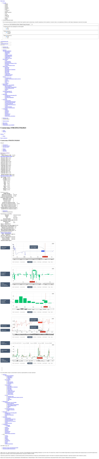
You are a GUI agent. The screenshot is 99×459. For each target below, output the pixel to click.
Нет (8, 28)
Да (7, 27)
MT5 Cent (7, 72)
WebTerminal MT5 (8, 56)
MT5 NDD (7, 71)
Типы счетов (5, 66)
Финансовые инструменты (10, 104)
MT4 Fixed (7, 70)
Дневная (4, 149)
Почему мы (7, 114)
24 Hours (9, 32)
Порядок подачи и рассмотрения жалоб (10, 447)
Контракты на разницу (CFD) (11, 63)
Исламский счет (8, 75)
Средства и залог (6, 145)
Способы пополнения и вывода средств (13, 78)
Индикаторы (7, 440)
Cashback (7, 82)
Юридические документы (10, 433)
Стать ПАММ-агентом (9, 88)
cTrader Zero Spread (8, 74)
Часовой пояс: (6, 24)
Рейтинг (6, 89)
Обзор (4, 130)
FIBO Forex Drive (8, 58)
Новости (6, 112)
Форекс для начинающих (10, 107)
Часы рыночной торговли (10, 102)
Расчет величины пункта (10, 65)
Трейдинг (5, 49)
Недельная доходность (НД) (6, 156)
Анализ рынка (8, 100)
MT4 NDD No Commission (10, 69)
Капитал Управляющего (6, 232)
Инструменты (5, 59)
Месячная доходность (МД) (6, 175)
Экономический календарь (10, 101)
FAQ (6, 81)
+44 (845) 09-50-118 (4, 41)
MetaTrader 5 (9, 377)
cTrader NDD (7, 73)
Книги (6, 437)
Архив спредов (10, 394)
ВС (8, 37)
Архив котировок (8, 106)
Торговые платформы (7, 50)
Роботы (6, 438)
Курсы (6, 442)
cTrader (6, 54)
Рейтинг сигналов (8, 92)
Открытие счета (8, 77)
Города (6, 435)
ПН (8, 36)
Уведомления (7, 113)
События (7, 439)
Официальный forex (9, 443)
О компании (5, 108)
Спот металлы (8, 61)
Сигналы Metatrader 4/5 (7, 91)
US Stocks (7, 64)
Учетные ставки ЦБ (9, 103)
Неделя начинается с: (8, 35)
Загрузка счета (6, 146)
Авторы (6, 436)
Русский (4, 2)
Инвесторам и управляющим (10, 87)
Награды (6, 111)
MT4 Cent (7, 68)
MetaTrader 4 (7, 51)
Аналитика (5, 99)
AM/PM (8, 33)
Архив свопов (10, 393)
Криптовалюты (8, 62)
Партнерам (5, 94)
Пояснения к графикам (4, 152)
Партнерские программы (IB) (11, 95)
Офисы (6, 109)
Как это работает (8, 86)
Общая (4, 148)
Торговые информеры (9, 97)
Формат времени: (7, 31)
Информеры (5, 210)
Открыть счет (5, 46)
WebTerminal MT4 (8, 55)
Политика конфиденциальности (9, 448)
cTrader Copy (7, 57)
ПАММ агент (7, 96)
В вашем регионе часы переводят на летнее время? (14, 26)
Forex (6, 60)
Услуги (4, 76)
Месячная (5, 150)
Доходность (5, 144)
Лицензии (7, 110)
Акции (6, 79)
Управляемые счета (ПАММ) (10, 402)
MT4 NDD (7, 67)
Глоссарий (7, 80)
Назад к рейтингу (3, 138)
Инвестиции (5, 83)
